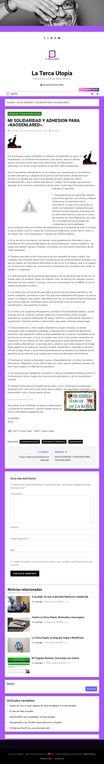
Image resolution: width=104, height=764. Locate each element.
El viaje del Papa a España (21, 711)
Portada (10, 102)
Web (12, 550)
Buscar (10, 683)
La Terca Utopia (52, 73)
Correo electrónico (19, 538)
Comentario (16, 494)
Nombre (15, 527)
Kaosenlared (76, 441)
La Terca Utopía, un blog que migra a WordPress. (58, 637)
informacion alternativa (54, 441)
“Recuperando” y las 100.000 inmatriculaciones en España (35, 722)
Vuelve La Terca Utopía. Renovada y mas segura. (58, 617)
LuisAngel (14, 130)
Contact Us (59, 759)
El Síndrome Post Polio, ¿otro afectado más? (29, 728)
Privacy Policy (46, 759)
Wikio (10, 421)
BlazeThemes (89, 754)
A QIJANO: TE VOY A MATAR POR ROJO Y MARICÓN (60, 597)
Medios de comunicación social (25, 113)
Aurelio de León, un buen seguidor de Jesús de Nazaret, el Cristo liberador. (43, 706)
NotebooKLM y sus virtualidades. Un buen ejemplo (32, 717)
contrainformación (30, 441)
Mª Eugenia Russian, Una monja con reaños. (56, 658)
